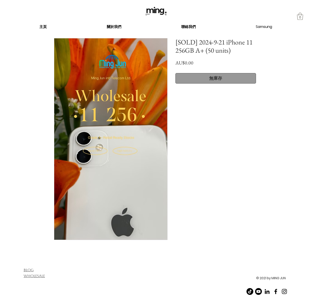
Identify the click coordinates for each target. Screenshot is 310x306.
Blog (29, 270)
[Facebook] (275, 291)
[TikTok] (249, 291)
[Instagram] (284, 291)
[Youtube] (258, 291)
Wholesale (34, 276)
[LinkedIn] (267, 291)
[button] (114, 27)
